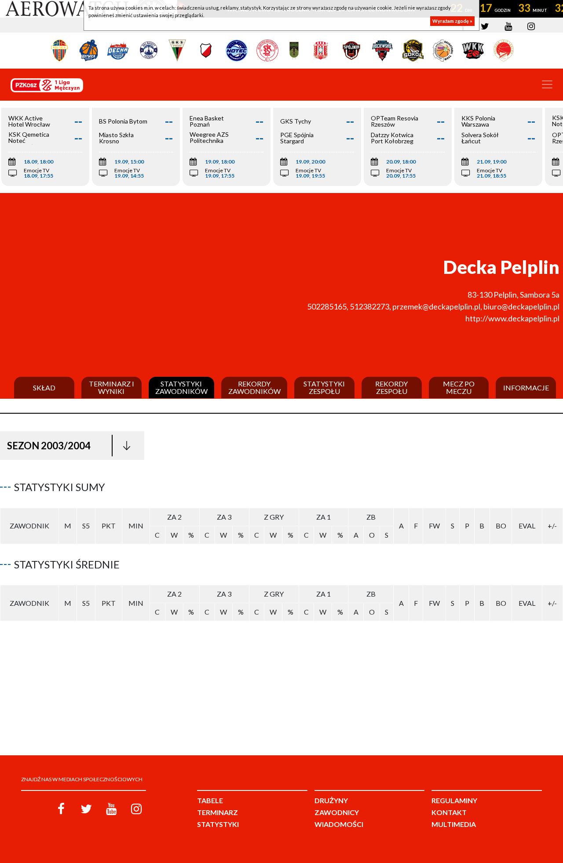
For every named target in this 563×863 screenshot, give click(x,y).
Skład (44, 388)
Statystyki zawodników (181, 387)
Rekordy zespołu (391, 387)
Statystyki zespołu (324, 387)
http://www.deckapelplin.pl (512, 318)
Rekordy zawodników (254, 387)
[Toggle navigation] (547, 84)
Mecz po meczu (459, 387)
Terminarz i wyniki (111, 387)
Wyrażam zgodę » (452, 21)
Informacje (526, 388)
